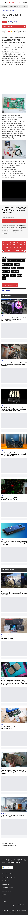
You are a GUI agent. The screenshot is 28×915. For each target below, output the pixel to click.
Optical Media (20, 261)
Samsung (10, 264)
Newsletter (23, 31)
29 (17, 243)
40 (10, 247)
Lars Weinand (13, 21)
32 (3, 245)
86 (21, 247)
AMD (3, 279)
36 (17, 245)
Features (4, 22)
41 (14, 247)
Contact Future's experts (8, 877)
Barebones (15, 271)
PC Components (5, 10)
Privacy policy (5, 880)
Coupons (4, 898)
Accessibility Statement (8, 887)
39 (7, 247)
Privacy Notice (22, 227)
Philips (17, 264)
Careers (4, 901)
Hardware (5, 275)
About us (4, 894)
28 (14, 243)
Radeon (12, 275)
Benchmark (5, 268)
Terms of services (20, 225)
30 (21, 243)
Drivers (19, 275)
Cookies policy (5, 884)
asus (3, 261)
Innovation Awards (15, 6)
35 (14, 245)
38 (24, 245)
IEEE (3, 264)
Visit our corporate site (14, 862)
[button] (26, 2)
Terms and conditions (7, 874)
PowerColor (5, 271)
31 (24, 243)
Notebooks (10, 261)
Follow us (15, 31)
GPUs (13, 10)
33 (7, 245)
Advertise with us (6, 891)
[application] (14, 189)
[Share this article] (3, 31)
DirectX (13, 268)
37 (21, 245)
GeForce (20, 268)
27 (10, 243)
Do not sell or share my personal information (13, 905)
